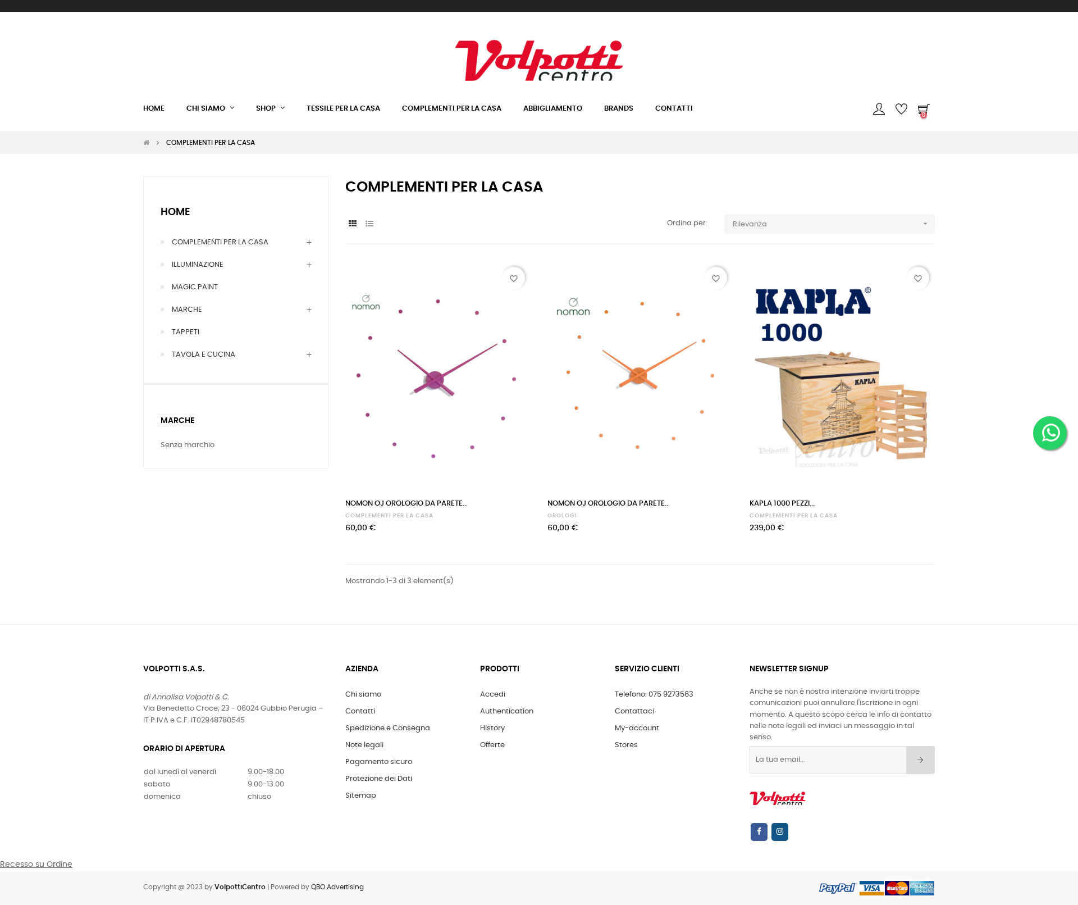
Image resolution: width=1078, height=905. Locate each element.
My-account (637, 728)
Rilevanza (831, 223)
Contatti (360, 711)
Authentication (506, 711)
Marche (177, 421)
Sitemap (360, 795)
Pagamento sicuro (378, 762)
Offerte (492, 745)
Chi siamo (363, 694)
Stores (626, 745)
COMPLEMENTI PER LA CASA (220, 242)
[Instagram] (779, 832)
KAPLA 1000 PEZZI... (782, 503)
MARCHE (187, 309)
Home (175, 212)
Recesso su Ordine (36, 864)
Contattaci (634, 711)
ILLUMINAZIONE (197, 265)
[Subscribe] (920, 760)
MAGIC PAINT (195, 287)
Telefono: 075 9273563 (654, 694)
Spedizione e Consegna (387, 728)
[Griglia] (352, 224)
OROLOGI (562, 516)
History (492, 728)
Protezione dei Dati (378, 779)
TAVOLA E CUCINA (203, 354)
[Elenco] (369, 224)
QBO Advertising (337, 887)
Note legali (364, 745)
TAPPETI (185, 332)
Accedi (492, 694)
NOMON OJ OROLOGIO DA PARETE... (406, 503)
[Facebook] (759, 832)
